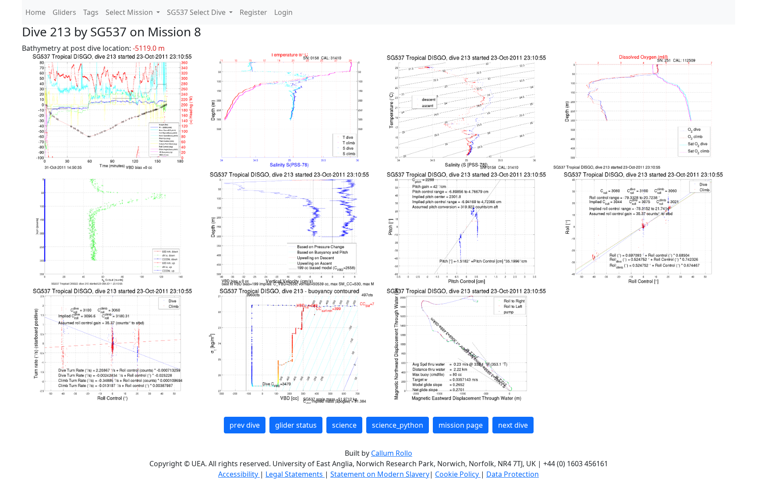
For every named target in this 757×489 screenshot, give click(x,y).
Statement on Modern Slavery (379, 474)
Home (35, 12)
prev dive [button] (245, 425)
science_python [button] (397, 425)
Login (283, 12)
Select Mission (130, 12)
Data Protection (512, 474)
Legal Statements (295, 474)
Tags (91, 12)
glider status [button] (296, 425)
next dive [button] (513, 425)
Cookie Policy (458, 474)
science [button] (344, 425)
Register (253, 12)
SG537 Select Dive (197, 12)
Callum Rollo (391, 453)
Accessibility (239, 474)
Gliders (64, 12)
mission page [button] (461, 425)
